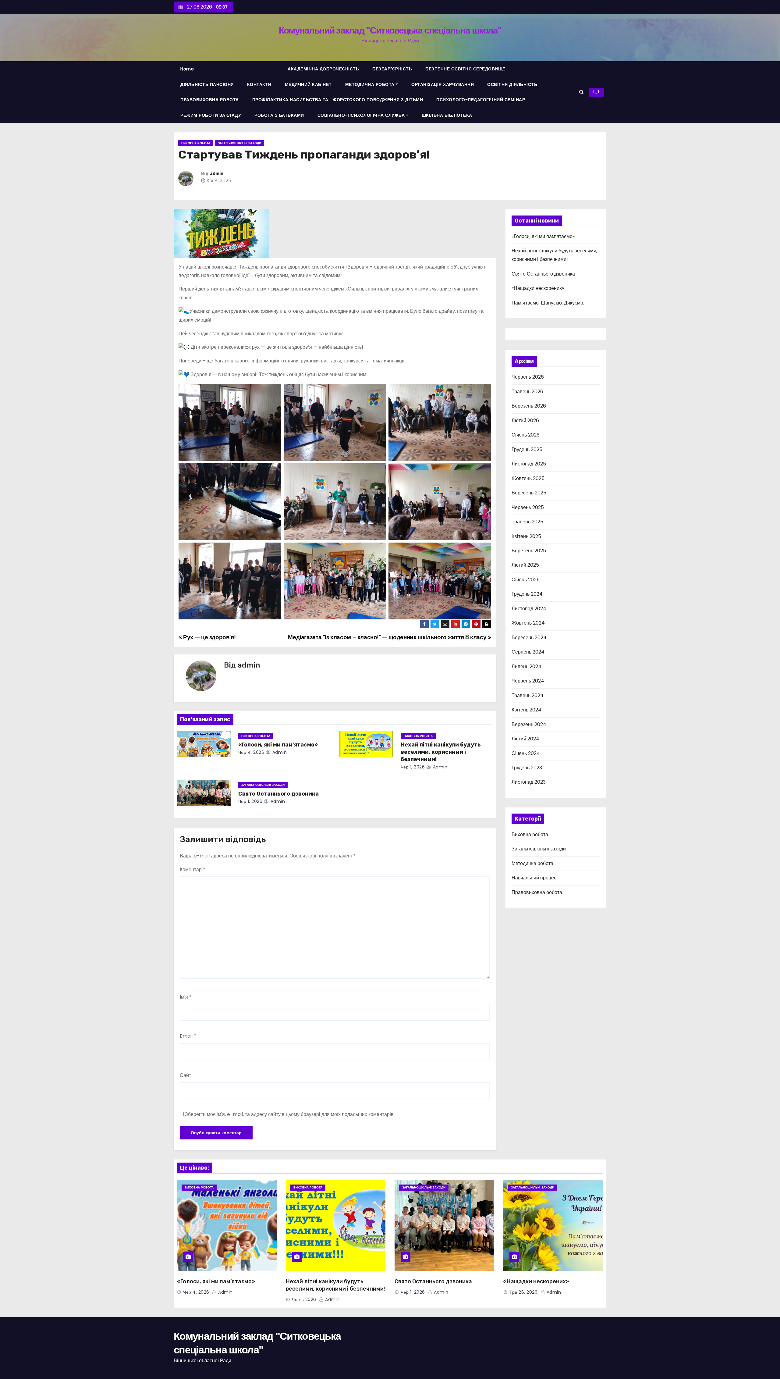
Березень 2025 (529, 550)
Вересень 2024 (529, 637)
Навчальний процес (534, 877)
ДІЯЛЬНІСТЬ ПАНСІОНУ (207, 84)
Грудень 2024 (527, 593)
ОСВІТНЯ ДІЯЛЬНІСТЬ (512, 84)
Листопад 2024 (529, 608)
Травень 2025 (527, 521)
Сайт (185, 1075)
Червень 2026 (528, 376)
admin (216, 173)
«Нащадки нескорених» (538, 288)
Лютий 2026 (525, 420)
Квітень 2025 (526, 536)
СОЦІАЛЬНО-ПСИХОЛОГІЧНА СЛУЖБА (361, 115)
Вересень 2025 (529, 492)
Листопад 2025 (529, 463)
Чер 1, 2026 (413, 767)
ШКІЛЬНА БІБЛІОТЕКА (447, 115)
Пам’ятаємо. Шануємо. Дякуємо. (548, 302)
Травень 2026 (527, 391)
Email (188, 1035)
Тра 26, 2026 (523, 1292)
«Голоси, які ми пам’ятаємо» (278, 744)
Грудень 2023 (527, 767)
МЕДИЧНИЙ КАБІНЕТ (308, 84)
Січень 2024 (526, 753)
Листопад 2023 (529, 782)
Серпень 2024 (528, 651)
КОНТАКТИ (259, 84)
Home (187, 69)
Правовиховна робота (537, 892)
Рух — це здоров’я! (209, 637)
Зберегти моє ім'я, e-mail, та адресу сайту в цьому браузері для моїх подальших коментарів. (290, 1114)
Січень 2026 (526, 434)
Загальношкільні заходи (239, 143)
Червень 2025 (528, 507)
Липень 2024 (526, 666)
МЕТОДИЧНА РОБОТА (370, 84)
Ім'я (186, 996)
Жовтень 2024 (528, 622)
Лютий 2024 (525, 738)
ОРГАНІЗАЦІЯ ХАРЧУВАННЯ (442, 84)
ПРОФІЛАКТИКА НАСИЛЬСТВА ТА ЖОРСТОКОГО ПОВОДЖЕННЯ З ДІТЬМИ (337, 100)
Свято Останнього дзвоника (278, 793)
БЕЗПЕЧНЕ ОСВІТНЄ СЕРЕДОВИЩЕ (465, 69)
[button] (581, 91)
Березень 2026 (529, 405)
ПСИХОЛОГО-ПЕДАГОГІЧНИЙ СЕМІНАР (480, 100)
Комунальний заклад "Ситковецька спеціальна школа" (390, 30)
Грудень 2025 (527, 449)
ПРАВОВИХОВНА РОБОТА (209, 100)
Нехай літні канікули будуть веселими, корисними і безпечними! (441, 752)
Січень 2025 (526, 579)
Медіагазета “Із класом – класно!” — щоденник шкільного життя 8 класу (388, 637)
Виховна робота (195, 143)
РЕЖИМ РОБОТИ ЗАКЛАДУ (210, 115)
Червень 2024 (528, 680)
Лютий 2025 (525, 564)
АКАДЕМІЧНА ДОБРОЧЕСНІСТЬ (323, 69)
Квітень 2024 (526, 709)
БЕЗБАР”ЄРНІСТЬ (392, 69)
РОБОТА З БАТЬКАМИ (279, 115)
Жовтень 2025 (528, 478)
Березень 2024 (529, 724)
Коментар (192, 869)
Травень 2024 (528, 695)
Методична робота (532, 863)
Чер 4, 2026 (251, 752)
